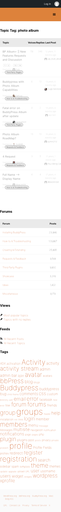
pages (35, 434)
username (47, 471)
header (47, 414)
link (15, 419)
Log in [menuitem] (47, 3)
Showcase (8, 276)
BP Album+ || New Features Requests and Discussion (14, 55)
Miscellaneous (10, 293)
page (28, 434)
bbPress (12, 381)
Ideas (5, 284)
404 (3, 363)
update (3, 471)
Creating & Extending (14, 249)
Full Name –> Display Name (11, 176)
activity (52, 363)
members (13, 424)
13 (15, 65)
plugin (8, 438)
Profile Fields (42, 447)
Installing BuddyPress (14, 232)
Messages (6, 430)
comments (28, 393)
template (25, 466)
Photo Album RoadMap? (11, 136)
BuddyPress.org (5, 14)
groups (29, 411)
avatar (33, 374)
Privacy (25, 505)
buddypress (49, 389)
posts (38, 440)
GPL (5, 505)
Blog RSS (9, 499)
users (5, 475)
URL (27, 471)
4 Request (9, 156)
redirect (16, 453)
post (31, 440)
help (55, 413)
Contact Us (14, 505)
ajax (21, 376)
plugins (22, 440)
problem (4, 447)
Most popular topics (16, 315)
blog (29, 381)
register (33, 452)
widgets (28, 476)
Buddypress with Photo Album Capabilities (13, 85)
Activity (33, 362)
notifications (12, 433)
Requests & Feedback (15, 147)
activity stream (19, 368)
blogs (37, 382)
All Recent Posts (14, 339)
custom (52, 394)
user (35, 470)
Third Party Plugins (14, 72)
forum (18, 404)
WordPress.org (10, 496)
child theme (13, 394)
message (43, 425)
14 (20, 65)
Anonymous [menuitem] (56, 4)
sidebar (5, 466)
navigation (36, 430)
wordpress (45, 475)
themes (54, 466)
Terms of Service (39, 505)
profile (20, 446)
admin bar (8, 375)
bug (3, 394)
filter (7, 405)
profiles (4, 453)
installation (6, 419)
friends (52, 405)
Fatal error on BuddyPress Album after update (15, 112)
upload (20, 471)
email (20, 399)
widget (17, 476)
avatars (47, 375)
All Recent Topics (14, 343)
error (32, 398)
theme (39, 465)
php (41, 434)
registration (18, 459)
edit (11, 400)
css (42, 393)
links (20, 419)
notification (50, 430)
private (55, 440)
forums (36, 404)
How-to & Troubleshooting (16, 99)
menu (33, 425)
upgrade (12, 471)
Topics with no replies (17, 319)
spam (15, 466)
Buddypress (19, 387)
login (29, 418)
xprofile (7, 480)
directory (4, 400)
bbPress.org (24, 496)
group (7, 412)
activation (13, 363)
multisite (21, 429)
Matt (51, 496)
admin (45, 369)
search (44, 459)
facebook (45, 399)
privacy (46, 440)
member (42, 419)
